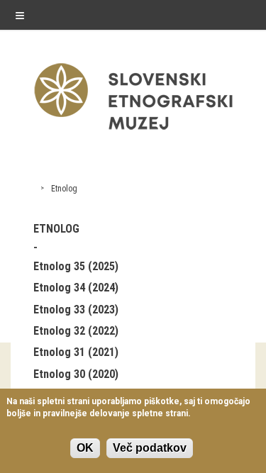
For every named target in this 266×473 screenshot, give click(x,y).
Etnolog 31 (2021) (75, 352)
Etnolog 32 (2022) (75, 331)
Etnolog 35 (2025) (75, 266)
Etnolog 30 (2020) (75, 374)
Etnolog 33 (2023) (75, 309)
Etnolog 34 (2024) (75, 287)
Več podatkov (150, 448)
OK (85, 448)
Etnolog (64, 189)
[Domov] (133, 133)
